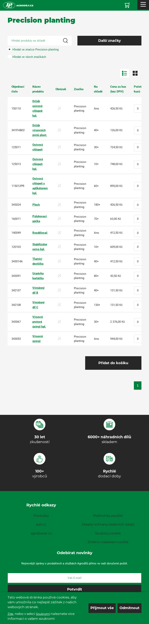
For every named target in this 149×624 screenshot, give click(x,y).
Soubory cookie (108, 533)
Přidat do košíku (113, 363)
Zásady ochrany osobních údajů (107, 524)
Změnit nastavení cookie (107, 542)
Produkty (41, 516)
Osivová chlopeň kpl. (37, 164)
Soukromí (43, 614)
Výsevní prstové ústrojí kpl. (39, 321)
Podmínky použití (108, 516)
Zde (10, 614)
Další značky (109, 41)
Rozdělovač (40, 233)
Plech (36, 204)
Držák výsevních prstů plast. (39, 130)
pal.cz (41, 524)
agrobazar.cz (41, 533)
